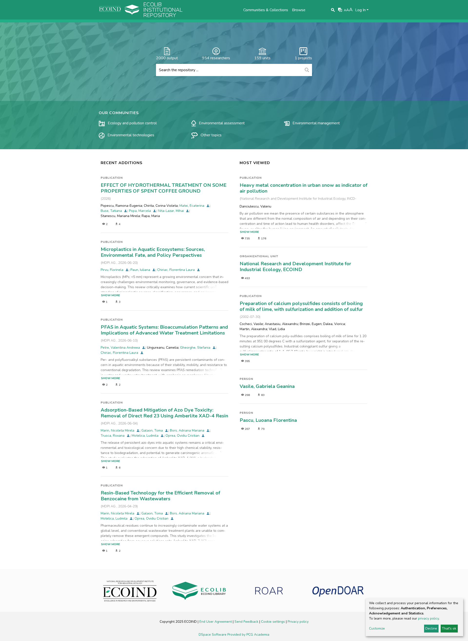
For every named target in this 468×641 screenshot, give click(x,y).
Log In (360, 10)
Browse (298, 10)
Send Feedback (246, 621)
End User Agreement (216, 621)
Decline (431, 628)
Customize (377, 628)
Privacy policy (298, 621)
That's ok (449, 628)
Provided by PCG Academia (248, 634)
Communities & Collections (265, 10)
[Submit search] (333, 10)
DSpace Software (213, 634)
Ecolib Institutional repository (163, 10)
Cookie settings (273, 621)
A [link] (345, 10)
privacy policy (428, 618)
